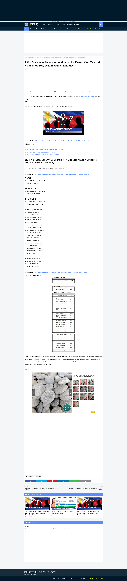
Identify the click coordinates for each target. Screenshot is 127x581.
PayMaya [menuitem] (43, 28)
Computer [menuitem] (62, 28)
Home (26, 57)
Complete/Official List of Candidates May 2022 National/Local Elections (62, 512)
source (27, 369)
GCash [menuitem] (37, 28)
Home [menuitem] (26, 28)
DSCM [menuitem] (79, 28)
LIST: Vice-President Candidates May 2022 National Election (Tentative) (45, 149)
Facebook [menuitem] (49, 28)
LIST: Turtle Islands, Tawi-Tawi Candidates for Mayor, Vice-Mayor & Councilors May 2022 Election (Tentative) (88, 513)
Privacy (63, 24)
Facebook (77, 24)
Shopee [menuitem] (56, 28)
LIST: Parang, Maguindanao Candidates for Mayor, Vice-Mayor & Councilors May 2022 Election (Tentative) (62, 140)
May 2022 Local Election (88, 96)
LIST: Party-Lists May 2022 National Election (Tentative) (41, 152)
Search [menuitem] (31, 28)
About (45, 24)
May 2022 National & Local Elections (35, 57)
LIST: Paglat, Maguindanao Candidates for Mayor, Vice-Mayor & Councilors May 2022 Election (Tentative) (61, 272)
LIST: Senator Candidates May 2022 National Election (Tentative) (43, 154)
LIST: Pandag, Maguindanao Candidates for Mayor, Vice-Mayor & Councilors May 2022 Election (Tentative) (62, 174)
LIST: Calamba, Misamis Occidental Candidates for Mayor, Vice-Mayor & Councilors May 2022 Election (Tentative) (37, 513)
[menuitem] (91, 29)
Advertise (51, 24)
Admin (27, 69)
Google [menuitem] (68, 28)
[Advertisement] (63, 10)
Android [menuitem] (74, 28)
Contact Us (71, 578)
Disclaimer (70, 24)
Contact (57, 24)
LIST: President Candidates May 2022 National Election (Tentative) (43, 147)
